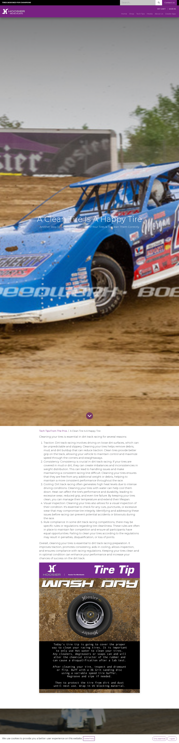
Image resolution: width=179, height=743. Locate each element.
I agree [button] (172, 739)
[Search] (159, 2)
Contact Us (169, 2)
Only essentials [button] (159, 739)
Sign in (172, 9)
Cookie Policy (88, 738)
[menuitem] (124, 13)
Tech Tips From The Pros (53, 431)
